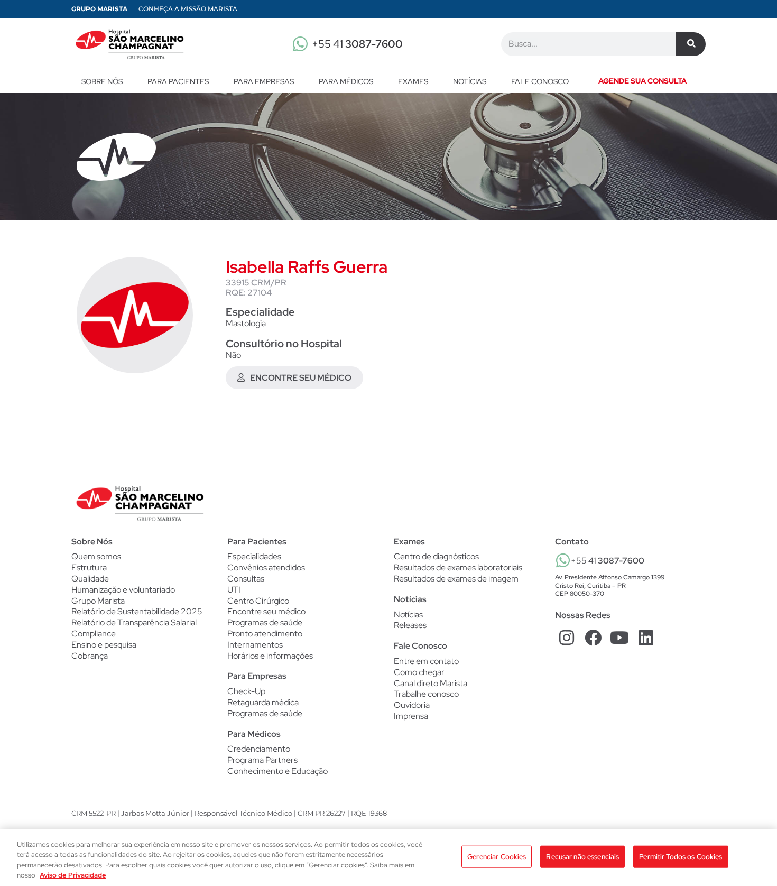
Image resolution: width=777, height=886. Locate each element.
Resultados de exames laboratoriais (458, 567)
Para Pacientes (178, 81)
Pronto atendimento (264, 634)
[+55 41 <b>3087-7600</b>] (563, 560)
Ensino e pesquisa (103, 644)
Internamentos (255, 645)
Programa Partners (262, 760)
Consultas (245, 579)
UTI (233, 590)
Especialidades (254, 556)
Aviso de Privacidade (73, 875)
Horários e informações (270, 656)
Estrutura (89, 567)
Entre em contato (426, 661)
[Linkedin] (646, 637)
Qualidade (90, 578)
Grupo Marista (99, 9)
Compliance (93, 633)
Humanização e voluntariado (123, 589)
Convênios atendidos (266, 567)
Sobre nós (102, 81)
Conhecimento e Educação (277, 771)
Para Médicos (346, 81)
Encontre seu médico (266, 611)
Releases (410, 625)
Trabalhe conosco (426, 693)
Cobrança (89, 655)
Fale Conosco (420, 645)
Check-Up (246, 691)
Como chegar (419, 672)
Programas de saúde (264, 622)
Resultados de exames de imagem (456, 579)
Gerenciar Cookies (496, 856)
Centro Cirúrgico (258, 601)
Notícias (469, 81)
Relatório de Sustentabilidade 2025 (136, 611)
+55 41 (357, 44)
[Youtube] (620, 637)
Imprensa (411, 716)
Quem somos (96, 556)
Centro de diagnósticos (436, 556)
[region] (388, 857)
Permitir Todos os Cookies (680, 856)
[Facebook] (593, 637)
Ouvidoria (412, 704)
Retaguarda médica (263, 702)
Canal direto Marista (430, 683)
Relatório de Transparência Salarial (134, 622)
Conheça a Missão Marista (187, 9)
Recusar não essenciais (582, 856)
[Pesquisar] (691, 44)
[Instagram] (567, 637)
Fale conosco (540, 81)
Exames (413, 81)
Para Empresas (264, 81)
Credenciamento (258, 749)
